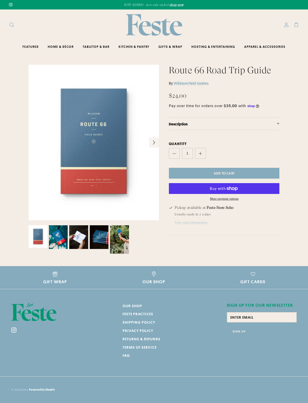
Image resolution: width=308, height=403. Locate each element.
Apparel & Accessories (264, 46)
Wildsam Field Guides (191, 83)
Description (178, 124)
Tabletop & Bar (96, 46)
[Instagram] (10, 4)
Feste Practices (138, 314)
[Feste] (154, 25)
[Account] (285, 25)
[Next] (154, 142)
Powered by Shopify (42, 389)
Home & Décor (61, 46)
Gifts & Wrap (170, 46)
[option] (94, 143)
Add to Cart (224, 173)
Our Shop (132, 306)
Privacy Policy (138, 331)
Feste (24, 389)
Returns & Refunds (142, 339)
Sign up (239, 331)
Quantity (178, 144)
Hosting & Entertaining (213, 46)
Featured (31, 46)
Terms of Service (140, 347)
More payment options (224, 198)
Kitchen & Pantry (134, 46)
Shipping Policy (139, 322)
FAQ (126, 355)
